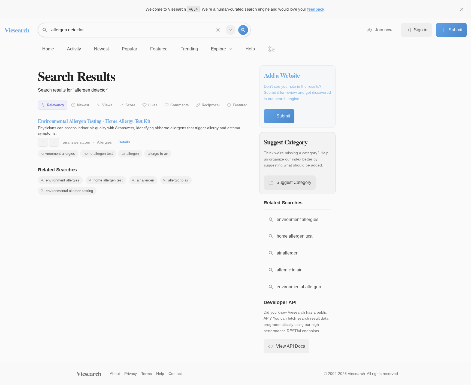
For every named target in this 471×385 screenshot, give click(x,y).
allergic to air (158, 153)
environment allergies (58, 153)
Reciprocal (211, 105)
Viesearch (16, 30)
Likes (152, 105)
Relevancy (55, 105)
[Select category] (230, 30)
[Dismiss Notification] (462, 9)
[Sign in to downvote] (54, 142)
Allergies (104, 142)
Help (160, 373)
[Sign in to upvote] (43, 142)
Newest (83, 105)
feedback (315, 9)
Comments (179, 105)
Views (107, 105)
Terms (146, 373)
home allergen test (98, 153)
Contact (175, 373)
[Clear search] (218, 30)
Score (130, 105)
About (115, 373)
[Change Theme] (271, 49)
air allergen (130, 153)
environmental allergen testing (69, 191)
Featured (240, 105)
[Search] (243, 30)
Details (124, 142)
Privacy (130, 373)
